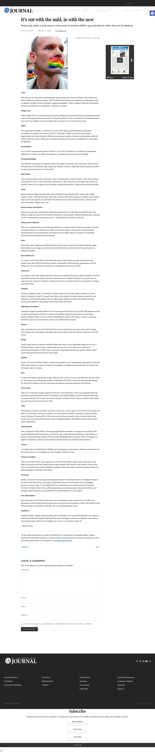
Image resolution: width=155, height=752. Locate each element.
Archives (45, 685)
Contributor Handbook (12, 685)
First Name (77, 729)
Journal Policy (85, 677)
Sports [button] (126, 10)
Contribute (8, 681)
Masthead (83, 681)
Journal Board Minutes (125, 677)
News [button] (42, 10)
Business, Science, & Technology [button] (105, 10)
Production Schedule (125, 681)
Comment (25, 570)
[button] (152, 13)
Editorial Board (47, 681)
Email (24, 606)
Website (24, 615)
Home (35, 10)
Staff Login (84, 689)
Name (24, 597)
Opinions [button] (75, 10)
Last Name (77, 737)
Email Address (77, 721)
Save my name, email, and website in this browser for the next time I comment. (58, 624)
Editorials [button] (63, 10)
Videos (148, 10)
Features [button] (52, 10)
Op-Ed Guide (84, 685)
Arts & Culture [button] (86, 10)
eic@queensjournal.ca (63, 540)
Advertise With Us (11, 677)
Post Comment (29, 629)
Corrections (46, 677)
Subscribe (121, 685)
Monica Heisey (27, 31)
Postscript (137, 10)
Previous (25, 547)
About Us (120, 689)
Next (97, 547)
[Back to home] (18, 10)
